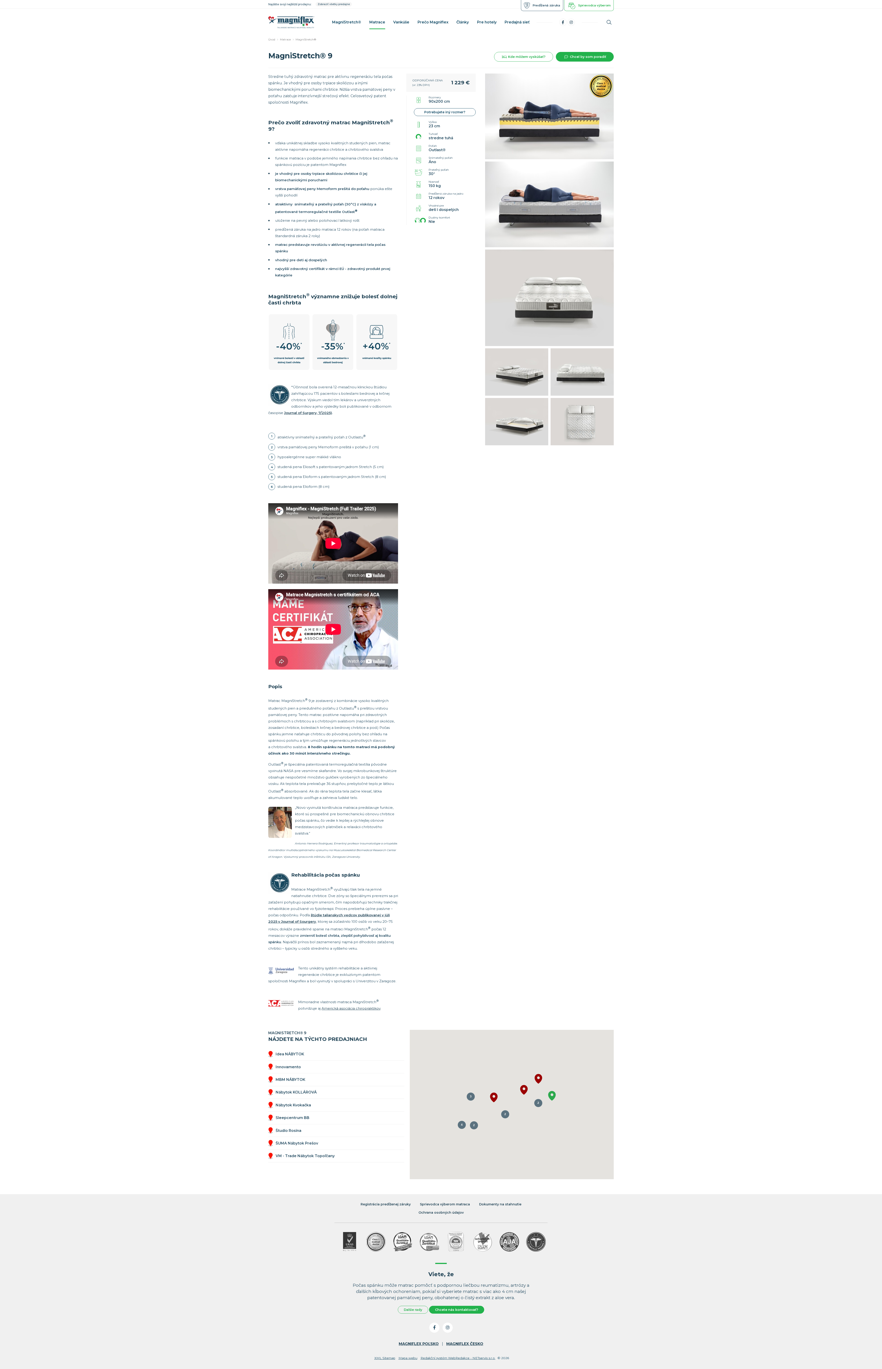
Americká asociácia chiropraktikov (351, 1008)
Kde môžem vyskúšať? (527, 57)
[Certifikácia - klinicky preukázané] (536, 1242)
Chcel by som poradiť (588, 57)
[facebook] (563, 22)
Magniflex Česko (464, 1344)
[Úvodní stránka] (291, 22)
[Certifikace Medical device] (376, 1242)
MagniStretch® (306, 39)
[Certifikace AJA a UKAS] (349, 1242)
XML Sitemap (384, 1358)
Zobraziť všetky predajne (334, 4)
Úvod (271, 39)
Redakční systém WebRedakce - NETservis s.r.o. (458, 1358)
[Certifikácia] (403, 1242)
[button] (524, 1090)
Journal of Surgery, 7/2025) (308, 413)
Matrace (285, 39)
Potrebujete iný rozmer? (444, 112)
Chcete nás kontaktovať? (456, 1310)
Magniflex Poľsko (419, 1344)
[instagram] (571, 22)
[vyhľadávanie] (609, 22)
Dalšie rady (413, 1310)
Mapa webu (408, 1358)
